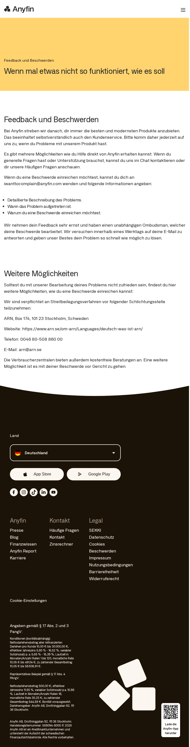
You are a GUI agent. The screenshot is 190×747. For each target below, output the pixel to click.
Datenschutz (101, 537)
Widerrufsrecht (104, 578)
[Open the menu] (181, 10)
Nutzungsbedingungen (111, 564)
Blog (14, 537)
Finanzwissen (23, 544)
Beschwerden (102, 550)
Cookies (97, 544)
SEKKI (95, 530)
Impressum (100, 557)
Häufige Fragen (64, 530)
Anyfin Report (23, 550)
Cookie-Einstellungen (28, 600)
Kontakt (57, 537)
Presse (17, 530)
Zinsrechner (61, 544)
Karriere (18, 557)
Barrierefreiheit (104, 571)
